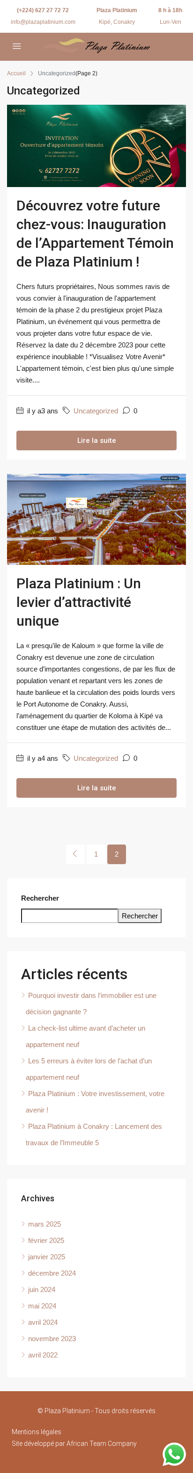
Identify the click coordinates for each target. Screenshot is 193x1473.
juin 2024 (41, 1289)
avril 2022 (43, 1355)
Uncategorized (96, 411)
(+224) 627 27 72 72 (43, 10)
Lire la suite (96, 440)
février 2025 (46, 1240)
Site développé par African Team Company (74, 1443)
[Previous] (75, 854)
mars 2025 (44, 1224)
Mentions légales (36, 1432)
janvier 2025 (46, 1257)
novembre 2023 (52, 1339)
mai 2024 (42, 1306)
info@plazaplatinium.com (43, 22)
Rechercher (40, 898)
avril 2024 (43, 1322)
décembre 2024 (52, 1273)
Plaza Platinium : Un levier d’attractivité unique (78, 602)
